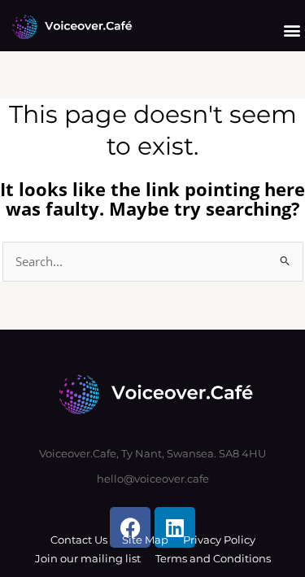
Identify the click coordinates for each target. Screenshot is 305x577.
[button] (291, 29)
